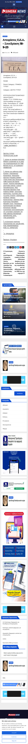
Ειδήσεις (16, 293)
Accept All (14, 732)
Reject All (14, 740)
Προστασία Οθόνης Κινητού (10, 642)
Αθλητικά (5, 36)
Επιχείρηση (6, 421)
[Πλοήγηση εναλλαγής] (14, 26)
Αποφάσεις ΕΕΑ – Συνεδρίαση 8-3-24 (11, 313)
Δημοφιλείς (6, 409)
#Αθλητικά (15, 52)
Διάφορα (11, 293)
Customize (14, 736)
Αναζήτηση (5, 388)
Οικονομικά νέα (7, 424)
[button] (25, 26)
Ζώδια (4, 639)
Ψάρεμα (5, 428)
